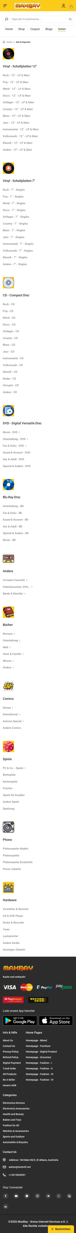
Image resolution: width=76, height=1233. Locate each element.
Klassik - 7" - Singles (15, 257)
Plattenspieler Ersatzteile (18, 862)
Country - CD (10, 338)
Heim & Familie (12, 654)
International (10, 714)
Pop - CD (8, 311)
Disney (7, 707)
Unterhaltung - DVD (14, 439)
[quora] (69, 1196)
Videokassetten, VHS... (16, 586)
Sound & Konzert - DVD (16, 452)
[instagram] (37, 1196)
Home (9, 29)
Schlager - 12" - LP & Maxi (18, 102)
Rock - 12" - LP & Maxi (16, 75)
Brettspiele (9, 774)
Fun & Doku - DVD (13, 445)
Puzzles (7, 788)
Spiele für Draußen (14, 795)
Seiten (62, 29)
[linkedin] (5, 1206)
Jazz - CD (8, 351)
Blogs (48, 29)
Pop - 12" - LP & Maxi (15, 82)
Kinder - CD (9, 378)
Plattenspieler (11, 855)
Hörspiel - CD (11, 385)
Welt (5, 647)
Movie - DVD (10, 432)
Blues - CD (9, 344)
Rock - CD (9, 304)
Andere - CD (10, 392)
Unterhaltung (10, 640)
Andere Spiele (11, 801)
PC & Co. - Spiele (13, 768)
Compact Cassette (14, 580)
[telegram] (48, 1196)
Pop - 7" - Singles (13, 196)
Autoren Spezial (12, 721)
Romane (8, 633)
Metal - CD (9, 317)
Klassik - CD (10, 371)
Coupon (35, 29)
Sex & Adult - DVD (13, 459)
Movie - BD (9, 540)
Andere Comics (12, 727)
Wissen (7, 660)
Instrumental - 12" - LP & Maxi (21, 129)
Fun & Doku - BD (12, 513)
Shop (21, 29)
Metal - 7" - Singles (14, 203)
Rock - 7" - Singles (14, 189)
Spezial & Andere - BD (16, 533)
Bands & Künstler (13, 593)
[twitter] (59, 1196)
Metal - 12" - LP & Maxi (16, 88)
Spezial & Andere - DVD (17, 466)
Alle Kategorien (23, 42)
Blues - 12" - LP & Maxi (16, 115)
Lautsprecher (10, 936)
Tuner (6, 929)
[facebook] (5, 1196)
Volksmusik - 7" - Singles (18, 250)
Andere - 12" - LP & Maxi (17, 149)
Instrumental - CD (13, 358)
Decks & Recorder (13, 922)
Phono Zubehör (12, 869)
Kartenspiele (10, 781)
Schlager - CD (11, 331)
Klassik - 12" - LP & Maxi (17, 142)
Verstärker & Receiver (15, 909)
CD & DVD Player (13, 916)
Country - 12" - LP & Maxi (18, 109)
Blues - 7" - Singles (14, 230)
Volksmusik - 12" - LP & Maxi (20, 136)
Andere (7, 667)
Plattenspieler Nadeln (15, 848)
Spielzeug (8, 808)
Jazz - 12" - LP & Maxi (16, 122)
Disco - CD (9, 324)
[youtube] (16, 1196)
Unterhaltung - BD (13, 506)
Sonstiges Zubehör (14, 949)
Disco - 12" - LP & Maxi (17, 95)
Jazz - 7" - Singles (13, 237)
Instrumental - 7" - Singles (18, 243)
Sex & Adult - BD (12, 526)
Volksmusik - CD (13, 365)
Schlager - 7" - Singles (16, 216)
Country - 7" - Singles (15, 223)
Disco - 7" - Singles (14, 210)
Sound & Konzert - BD (15, 519)
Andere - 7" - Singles (15, 264)
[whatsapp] (27, 1196)
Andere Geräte (11, 943)
